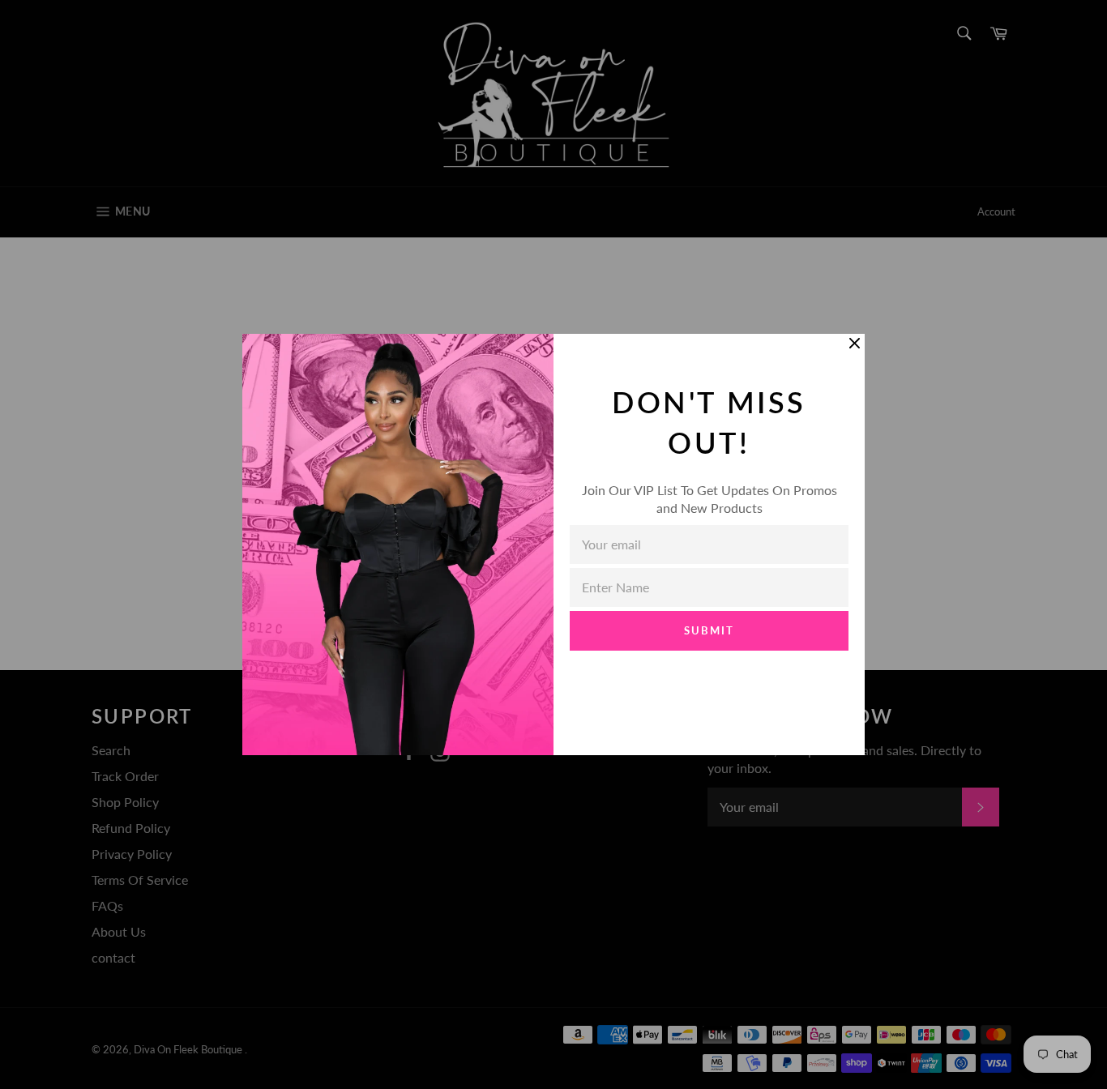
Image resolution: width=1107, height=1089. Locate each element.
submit (709, 630)
